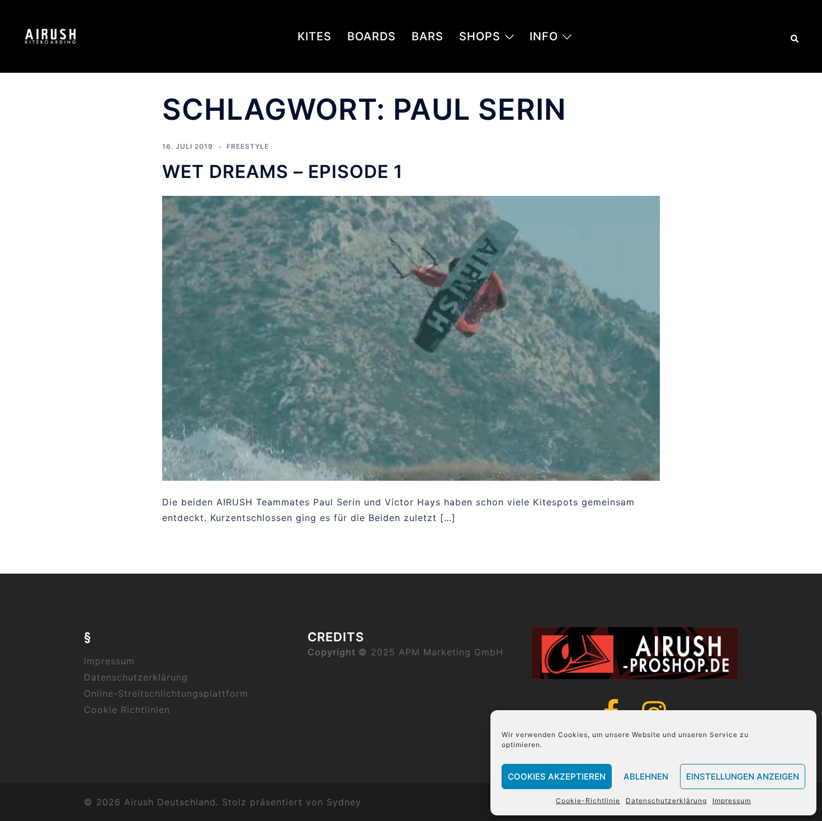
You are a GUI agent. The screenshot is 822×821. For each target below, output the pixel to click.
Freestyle (247, 146)
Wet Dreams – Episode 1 (282, 171)
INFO (544, 36)
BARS (427, 36)
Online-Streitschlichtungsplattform (166, 693)
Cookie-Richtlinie (588, 800)
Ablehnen (645, 776)
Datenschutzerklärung (666, 800)
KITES (314, 36)
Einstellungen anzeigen (742, 776)
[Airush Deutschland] (50, 35)
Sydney (344, 802)
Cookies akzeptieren (557, 776)
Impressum (731, 800)
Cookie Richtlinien (127, 709)
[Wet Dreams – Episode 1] (411, 337)
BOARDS (371, 36)
